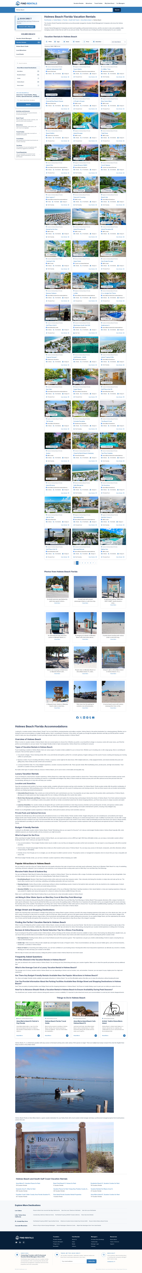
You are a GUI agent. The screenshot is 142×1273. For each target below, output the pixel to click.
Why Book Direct (109, 3)
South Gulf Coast (74, 20)
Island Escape (78, 133)
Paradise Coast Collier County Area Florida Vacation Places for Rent (37, 1194)
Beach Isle (104, 197)
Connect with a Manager (26, 27)
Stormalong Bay (78, 517)
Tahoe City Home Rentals (87, 1214)
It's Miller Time (105, 69)
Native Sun (104, 549)
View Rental (64, 77)
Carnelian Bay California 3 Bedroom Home (43, 1214)
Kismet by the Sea (51, 229)
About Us (74, 1239)
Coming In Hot (50, 261)
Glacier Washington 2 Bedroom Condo (66, 1225)
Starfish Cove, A (106, 517)
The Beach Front (106, 421)
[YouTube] (16, 1242)
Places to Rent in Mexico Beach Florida (98, 1221)
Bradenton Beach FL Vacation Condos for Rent (105, 1183)
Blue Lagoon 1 (50, 197)
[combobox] (64, 10)
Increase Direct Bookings (97, 1239)
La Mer (75, 293)
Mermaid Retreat (78, 549)
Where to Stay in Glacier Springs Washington (44, 1225)
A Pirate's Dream (78, 101)
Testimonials (94, 1241)
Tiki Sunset (49, 421)
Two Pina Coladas (107, 453)
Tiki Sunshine (105, 485)
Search (28, 104)
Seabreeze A (105, 325)
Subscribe (91, 1261)
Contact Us (110, 1261)
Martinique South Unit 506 (81, 325)
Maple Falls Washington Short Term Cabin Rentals (89, 1225)
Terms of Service (114, 1241)
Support (112, 1244)
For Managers (121, 3)
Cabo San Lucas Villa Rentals (89, 1210)
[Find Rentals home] (26, 3)
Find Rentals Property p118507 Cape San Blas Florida (46, 1221)
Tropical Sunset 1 (51, 357)
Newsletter (56, 1246)
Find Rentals (48, 20)
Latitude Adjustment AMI (54, 69)
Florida (65, 20)
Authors (74, 1246)
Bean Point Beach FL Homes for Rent (64, 1183)
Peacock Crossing (79, 197)
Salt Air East (50, 517)
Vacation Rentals (78, 3)
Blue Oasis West (106, 101)
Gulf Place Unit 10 (51, 549)
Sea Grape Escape (107, 261)
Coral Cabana (105, 165)
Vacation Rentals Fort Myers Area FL (102, 1189)
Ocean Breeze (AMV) (80, 165)
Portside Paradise (79, 421)
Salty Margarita (78, 485)
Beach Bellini (50, 133)
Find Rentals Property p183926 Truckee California (67, 1214)
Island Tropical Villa (107, 357)
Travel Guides (98, 3)
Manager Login (95, 1244)
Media (73, 1244)
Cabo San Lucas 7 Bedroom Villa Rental (70, 1210)
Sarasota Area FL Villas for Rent (25, 1189)
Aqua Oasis (77, 261)
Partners (93, 1246)
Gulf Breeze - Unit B (79, 357)
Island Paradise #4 (79, 229)
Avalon (48, 453)
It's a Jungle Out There (108, 293)
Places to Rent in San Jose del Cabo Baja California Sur (46, 1210)
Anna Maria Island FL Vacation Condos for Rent (105, 1194)
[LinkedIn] (20, 1242)
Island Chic (49, 165)
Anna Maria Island (86, 20)
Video (73, 1241)
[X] (23, 1242)
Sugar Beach (77, 389)
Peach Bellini (77, 69)
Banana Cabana (51, 293)
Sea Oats (49, 389)
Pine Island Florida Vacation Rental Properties (67, 1194)
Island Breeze (50, 485)
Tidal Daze (104, 133)
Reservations (113, 1239)
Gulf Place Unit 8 (51, 325)
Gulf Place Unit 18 (106, 389)
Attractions (89, 3)
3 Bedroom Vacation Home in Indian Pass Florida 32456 (74, 1221)
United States (57, 20)
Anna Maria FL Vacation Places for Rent (28, 1183)
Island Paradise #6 (107, 229)
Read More (57, 603)
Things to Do (56, 1244)
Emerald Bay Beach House (54, 101)
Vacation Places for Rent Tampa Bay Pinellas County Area (71, 1189)
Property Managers (58, 1241)
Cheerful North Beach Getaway (83, 453)
